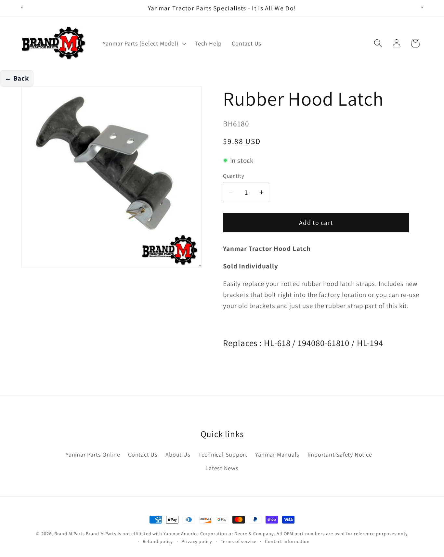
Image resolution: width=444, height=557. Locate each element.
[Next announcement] (422, 8)
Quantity (233, 175)
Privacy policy (196, 541)
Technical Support (222, 454)
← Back (17, 78)
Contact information (287, 541)
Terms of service (239, 541)
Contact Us (143, 454)
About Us (177, 454)
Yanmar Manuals (277, 454)
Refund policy (158, 541)
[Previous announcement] (22, 8)
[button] (144, 43)
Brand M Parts (69, 533)
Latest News (222, 468)
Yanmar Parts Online (93, 454)
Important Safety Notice (339, 454)
